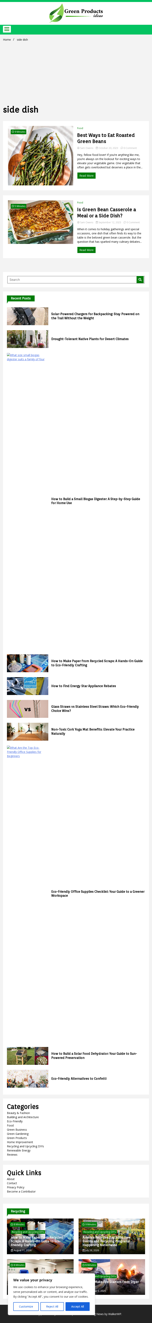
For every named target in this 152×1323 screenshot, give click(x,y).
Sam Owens (87, 148)
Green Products (17, 1138)
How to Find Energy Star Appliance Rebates (83, 686)
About (11, 1179)
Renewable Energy (18, 1150)
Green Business (17, 1129)
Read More (86, 175)
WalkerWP (114, 1314)
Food (80, 128)
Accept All (77, 1306)
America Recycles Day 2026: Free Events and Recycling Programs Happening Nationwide (107, 1241)
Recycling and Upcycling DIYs (25, 1146)
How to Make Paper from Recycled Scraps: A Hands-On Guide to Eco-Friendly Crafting (37, 1241)
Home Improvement (20, 1142)
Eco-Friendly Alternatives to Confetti (78, 1078)
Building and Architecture (23, 1117)
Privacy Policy (15, 1187)
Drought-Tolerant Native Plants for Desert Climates (90, 339)
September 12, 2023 (110, 222)
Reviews (12, 1154)
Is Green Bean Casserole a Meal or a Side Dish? (106, 213)
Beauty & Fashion (18, 1113)
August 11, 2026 (22, 1250)
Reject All (52, 1306)
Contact (12, 1183)
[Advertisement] (76, 72)
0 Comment (130, 148)
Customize (26, 1306)
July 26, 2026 (92, 1250)
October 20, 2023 (108, 148)
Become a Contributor (21, 1191)
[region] (51, 1294)
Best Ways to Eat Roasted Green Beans (106, 138)
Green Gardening (17, 1134)
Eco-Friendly (15, 1121)
